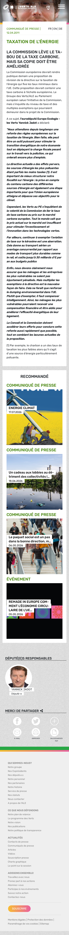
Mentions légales (17, 919)
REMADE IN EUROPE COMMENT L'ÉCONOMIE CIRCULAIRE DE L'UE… (29, 606)
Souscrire (19, 908)
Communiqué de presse (23, 28)
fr (49, 28)
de (60, 28)
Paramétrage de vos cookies (23, 923)
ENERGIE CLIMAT (22, 408)
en (55, 28)
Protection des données (40, 919)
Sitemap (44, 923)
